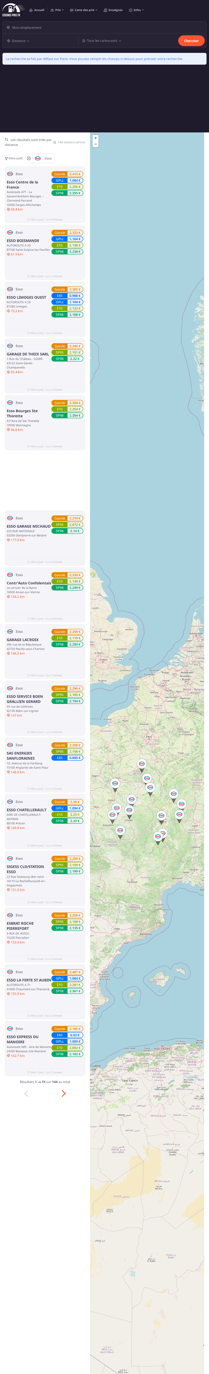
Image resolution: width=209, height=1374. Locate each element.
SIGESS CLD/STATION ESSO (25, 869)
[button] (150, 789)
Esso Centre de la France (22, 185)
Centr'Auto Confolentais (29, 582)
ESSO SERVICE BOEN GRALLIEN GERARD (25, 699)
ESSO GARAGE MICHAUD (29, 526)
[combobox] (107, 28)
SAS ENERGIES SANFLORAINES (21, 756)
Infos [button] (137, 10)
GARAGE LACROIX (23, 639)
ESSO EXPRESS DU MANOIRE (23, 1039)
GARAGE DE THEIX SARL (28, 354)
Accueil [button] (39, 10)
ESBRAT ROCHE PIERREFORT (20, 926)
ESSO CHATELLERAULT (26, 809)
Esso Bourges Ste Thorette (22, 413)
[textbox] (104, 27)
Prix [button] (58, 10)
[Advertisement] (104, 101)
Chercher (191, 41)
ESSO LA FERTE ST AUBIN (29, 980)
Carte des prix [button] (84, 10)
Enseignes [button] (116, 10)
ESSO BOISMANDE (23, 240)
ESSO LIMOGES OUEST (26, 297)
